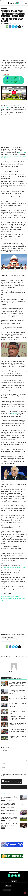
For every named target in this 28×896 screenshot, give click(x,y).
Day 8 (8, 598)
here (15, 589)
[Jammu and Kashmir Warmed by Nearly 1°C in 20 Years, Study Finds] (4, 698)
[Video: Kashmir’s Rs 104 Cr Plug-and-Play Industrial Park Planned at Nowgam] (23, 819)
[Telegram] (16, 26)
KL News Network (6, 23)
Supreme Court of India (6, 640)
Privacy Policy (7, 890)
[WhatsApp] (7, 26)
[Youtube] (19, 875)
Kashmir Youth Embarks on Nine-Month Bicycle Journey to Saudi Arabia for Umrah (17, 718)
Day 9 (12, 598)
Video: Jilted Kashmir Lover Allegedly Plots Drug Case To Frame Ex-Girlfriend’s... (9, 825)
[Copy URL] (19, 26)
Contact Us (8, 885)
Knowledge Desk (4, 700)
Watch (3, 793)
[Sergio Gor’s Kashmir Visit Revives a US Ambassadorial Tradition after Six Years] (4, 705)
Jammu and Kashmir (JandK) (7, 637)
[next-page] (4, 743)
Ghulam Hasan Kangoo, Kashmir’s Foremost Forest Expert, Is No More (17, 724)
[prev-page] (2, 743)
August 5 (3, 635)
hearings (6, 107)
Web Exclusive (4, 8)
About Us (14, 881)
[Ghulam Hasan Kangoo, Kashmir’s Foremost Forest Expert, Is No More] (4, 724)
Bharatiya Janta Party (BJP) (12, 635)
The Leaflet (15, 588)
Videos (3, 693)
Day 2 (7, 596)
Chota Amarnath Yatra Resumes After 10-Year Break (21, 656)
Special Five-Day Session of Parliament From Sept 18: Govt (7, 656)
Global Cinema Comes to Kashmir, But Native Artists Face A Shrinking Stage (17, 711)
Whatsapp (13, 82)
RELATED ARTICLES (6, 678)
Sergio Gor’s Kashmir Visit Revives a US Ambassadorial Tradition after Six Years (17, 705)
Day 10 (16, 598)
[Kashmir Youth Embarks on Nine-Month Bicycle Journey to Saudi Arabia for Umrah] (4, 718)
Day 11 (21, 598)
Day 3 (11, 596)
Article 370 (21, 152)
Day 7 (4, 598)
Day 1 (3, 596)
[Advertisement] (14, 44)
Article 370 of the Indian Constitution (18, 634)
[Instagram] (12, 875)
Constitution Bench (21, 635)
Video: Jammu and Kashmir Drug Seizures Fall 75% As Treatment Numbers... (8, 805)
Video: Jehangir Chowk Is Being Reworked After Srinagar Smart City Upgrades (17, 692)
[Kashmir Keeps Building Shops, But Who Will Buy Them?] (4, 738)
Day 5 (19, 596)
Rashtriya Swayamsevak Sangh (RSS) (9, 639)
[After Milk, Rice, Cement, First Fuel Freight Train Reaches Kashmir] (4, 731)
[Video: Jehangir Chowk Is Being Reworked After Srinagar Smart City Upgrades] (4, 691)
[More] (22, 26)
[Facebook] (10, 26)
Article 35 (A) (8, 634)
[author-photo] (14, 669)
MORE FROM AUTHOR (17, 678)
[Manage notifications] (25, 893)
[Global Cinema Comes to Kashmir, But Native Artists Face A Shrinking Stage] (4, 711)
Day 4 (15, 596)
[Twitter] (13, 26)
